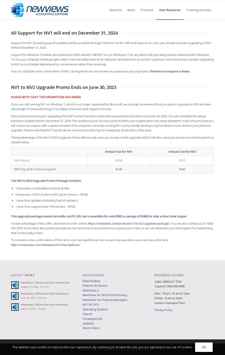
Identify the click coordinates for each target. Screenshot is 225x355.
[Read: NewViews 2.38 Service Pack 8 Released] (15, 307)
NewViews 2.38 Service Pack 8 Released (44, 304)
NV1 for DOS (91, 304)
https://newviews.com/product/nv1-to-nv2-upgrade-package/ (128, 223)
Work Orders (91, 328)
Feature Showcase (95, 285)
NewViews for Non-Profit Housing (105, 295)
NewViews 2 (91, 290)
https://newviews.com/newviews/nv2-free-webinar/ (45, 245)
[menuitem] (115, 10)
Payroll (87, 314)
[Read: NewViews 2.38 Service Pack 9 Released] (15, 296)
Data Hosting (91, 281)
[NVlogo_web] (40, 10)
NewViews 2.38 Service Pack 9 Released (44, 293)
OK (204, 347)
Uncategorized (92, 319)
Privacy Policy (163, 310)
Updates (88, 323)
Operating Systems (95, 309)
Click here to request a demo (169, 71)
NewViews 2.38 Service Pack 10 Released (45, 282)
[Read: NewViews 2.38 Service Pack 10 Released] (15, 285)
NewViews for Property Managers (105, 300)
